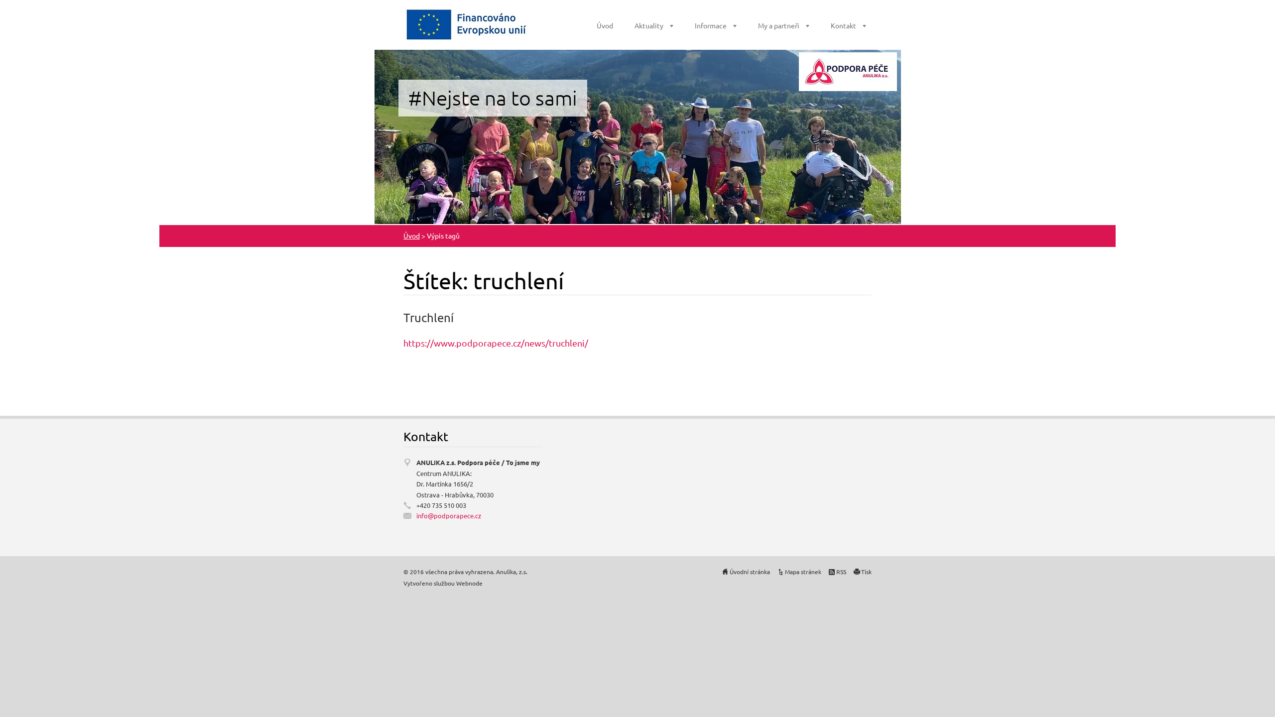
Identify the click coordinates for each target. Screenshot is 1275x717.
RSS (841, 572)
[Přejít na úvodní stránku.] (467, 24)
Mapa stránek (803, 572)
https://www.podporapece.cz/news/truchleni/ (495, 343)
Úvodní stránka (750, 572)
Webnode (469, 583)
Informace (711, 25)
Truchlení (428, 317)
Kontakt (843, 25)
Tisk (866, 572)
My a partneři (778, 25)
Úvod (605, 25)
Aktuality (649, 25)
